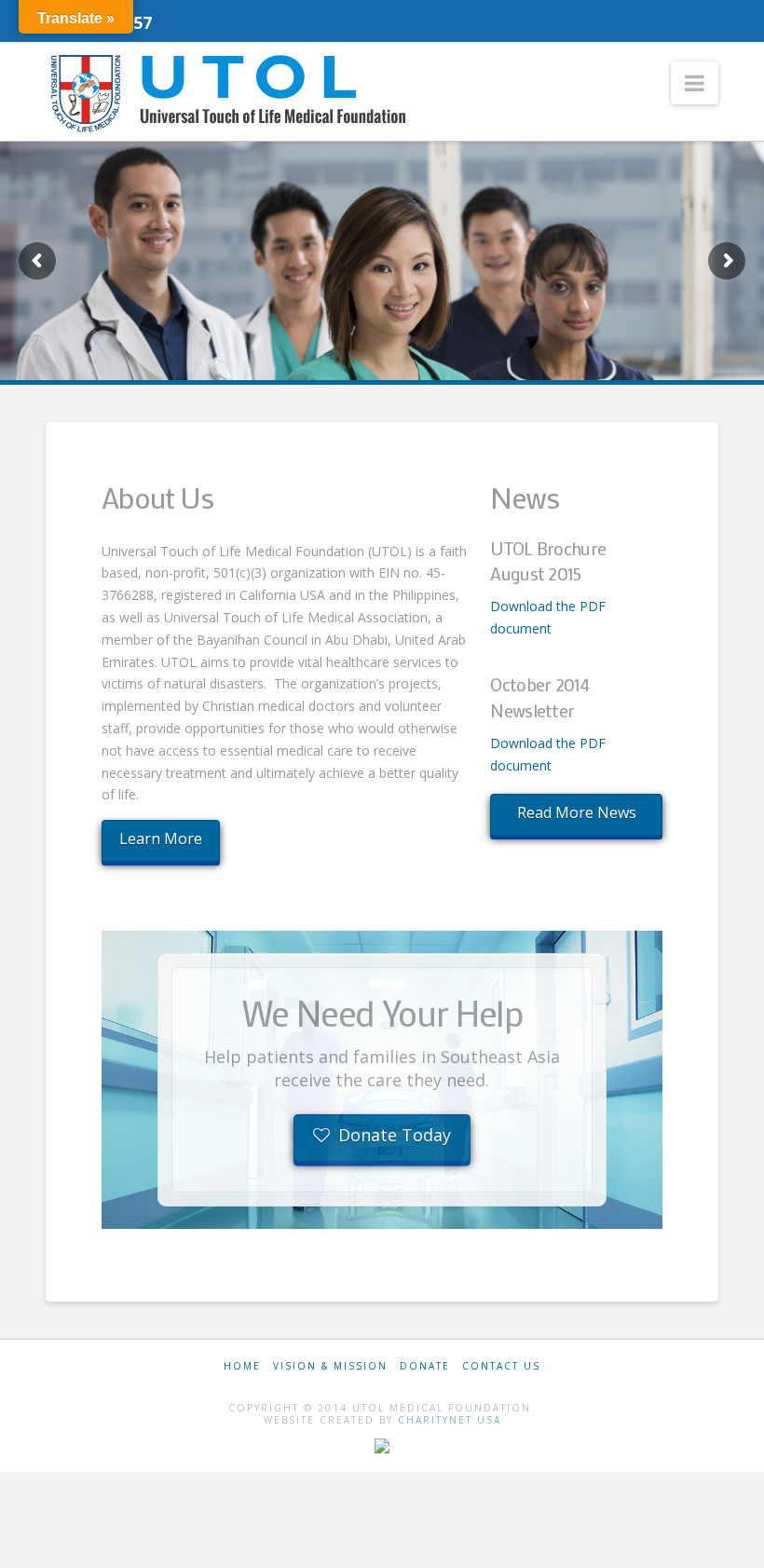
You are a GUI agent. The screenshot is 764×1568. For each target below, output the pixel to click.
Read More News (576, 812)
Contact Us (501, 1365)
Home (242, 1365)
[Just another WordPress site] (232, 93)
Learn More (160, 838)
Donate (425, 1365)
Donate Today (394, 1135)
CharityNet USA (449, 1419)
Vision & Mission (330, 1365)
